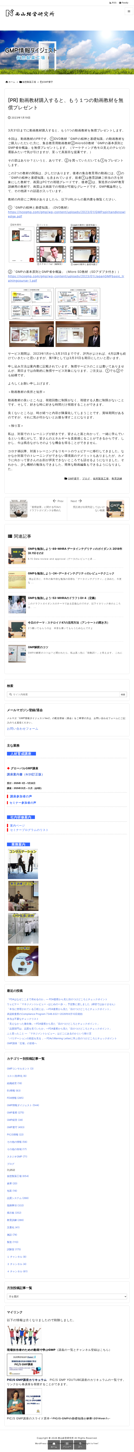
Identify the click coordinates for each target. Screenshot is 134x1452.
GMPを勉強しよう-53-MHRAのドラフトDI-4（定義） (63, 598)
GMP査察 (15, 1112)
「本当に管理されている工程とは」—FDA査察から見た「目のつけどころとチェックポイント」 (59, 1008)
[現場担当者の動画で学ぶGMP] (24, 1334)
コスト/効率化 (17, 1075)
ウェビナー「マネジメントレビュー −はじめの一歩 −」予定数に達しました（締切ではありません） (62, 1004)
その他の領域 (17, 1149)
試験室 (14, 1249)
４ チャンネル (17, 1271)
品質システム (18, 1198)
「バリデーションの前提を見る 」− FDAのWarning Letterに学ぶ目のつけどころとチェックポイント (62, 1038)
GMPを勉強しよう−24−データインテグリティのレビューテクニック (71, 573)
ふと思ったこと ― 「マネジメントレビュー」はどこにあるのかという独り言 (49, 1033)
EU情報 (14, 1090)
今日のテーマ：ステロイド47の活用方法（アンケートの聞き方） (69, 622)
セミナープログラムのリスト (29, 829)
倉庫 (12, 1183)
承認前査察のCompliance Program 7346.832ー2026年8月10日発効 (45, 1013)
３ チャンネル (16, 1263)
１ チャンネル (16, 1256)
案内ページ (17, 825)
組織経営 (14, 1083)
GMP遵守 (48, 81)
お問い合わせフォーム (22, 728)
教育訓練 (117, 478)
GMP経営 (15, 1119)
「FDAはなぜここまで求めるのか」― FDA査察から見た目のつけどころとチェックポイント (57, 999)
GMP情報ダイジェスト (23, 1105)
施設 (12, 1234)
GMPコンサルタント (20, 1068)
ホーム (11, 81)
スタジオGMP (17, 1156)
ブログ (86, 478)
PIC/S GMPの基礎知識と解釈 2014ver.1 (80, 1418)
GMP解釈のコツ (38, 647)
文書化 (13, 1227)
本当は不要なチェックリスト (23, 1018)
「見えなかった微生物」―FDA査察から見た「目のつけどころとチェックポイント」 (53, 1023)
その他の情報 (17, 1141)
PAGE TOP (127, 1405)
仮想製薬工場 (29, 81)
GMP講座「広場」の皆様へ (22, 1043)
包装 (12, 1190)
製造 (12, 1241)
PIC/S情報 (15, 1134)
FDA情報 (15, 1097)
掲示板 (14, 1212)
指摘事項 (15, 1205)
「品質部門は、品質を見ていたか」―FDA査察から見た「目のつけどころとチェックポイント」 (59, 1028)
